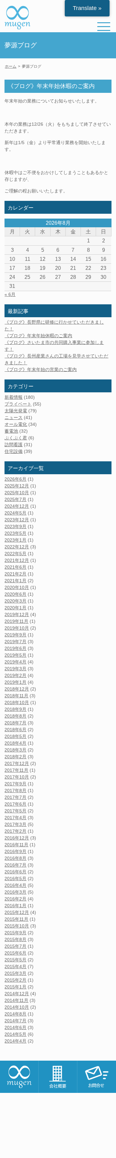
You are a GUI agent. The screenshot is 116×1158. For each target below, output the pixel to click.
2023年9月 (15, 526)
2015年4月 (15, 966)
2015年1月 (15, 986)
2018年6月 (15, 729)
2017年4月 (15, 817)
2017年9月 (15, 783)
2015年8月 (15, 939)
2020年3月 (15, 601)
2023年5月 (15, 533)
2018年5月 (15, 736)
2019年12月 (17, 614)
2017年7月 (15, 797)
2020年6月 (15, 594)
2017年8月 (15, 790)
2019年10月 (17, 628)
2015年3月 (15, 973)
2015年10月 (17, 925)
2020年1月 (15, 607)
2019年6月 (15, 648)
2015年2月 (15, 980)
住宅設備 (14, 451)
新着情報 (14, 397)
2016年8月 (15, 858)
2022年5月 (15, 553)
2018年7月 (15, 722)
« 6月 (10, 294)
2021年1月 (15, 580)
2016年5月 (15, 878)
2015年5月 (15, 959)
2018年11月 (16, 695)
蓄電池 (11, 431)
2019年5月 (15, 655)
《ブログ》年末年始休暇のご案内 (38, 335)
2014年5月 (15, 1034)
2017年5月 (15, 810)
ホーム (10, 66)
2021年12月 (17, 560)
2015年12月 (17, 912)
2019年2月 (15, 675)
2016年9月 (15, 851)
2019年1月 (15, 682)
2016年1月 (15, 905)
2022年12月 (17, 546)
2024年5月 (15, 512)
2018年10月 (17, 702)
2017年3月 (15, 824)
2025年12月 (17, 485)
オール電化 (16, 424)
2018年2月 (15, 756)
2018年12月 (17, 689)
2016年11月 (16, 844)
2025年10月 (17, 492)
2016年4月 (15, 885)
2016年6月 (15, 871)
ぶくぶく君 (16, 437)
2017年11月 (16, 770)
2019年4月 (15, 661)
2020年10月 (17, 587)
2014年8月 (15, 1013)
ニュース (14, 417)
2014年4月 (15, 1041)
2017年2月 (15, 831)
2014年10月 (17, 1007)
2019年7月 (15, 641)
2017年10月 (17, 777)
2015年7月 (15, 946)
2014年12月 (17, 993)
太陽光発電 (16, 410)
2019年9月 (15, 634)
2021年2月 (15, 573)
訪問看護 (14, 444)
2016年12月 (17, 837)
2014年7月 (15, 1020)
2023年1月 (15, 540)
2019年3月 (15, 668)
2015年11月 (16, 919)
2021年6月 (15, 567)
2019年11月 (16, 621)
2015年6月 (15, 953)
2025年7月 (15, 499)
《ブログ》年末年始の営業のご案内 (41, 369)
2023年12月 (17, 519)
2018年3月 (15, 749)
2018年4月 (15, 743)
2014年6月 (15, 1027)
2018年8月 (15, 716)
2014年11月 (16, 1000)
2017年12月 (17, 763)
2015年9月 (15, 932)
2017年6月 (15, 804)
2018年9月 (15, 709)
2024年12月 (17, 506)
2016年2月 (15, 898)
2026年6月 (15, 479)
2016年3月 (15, 892)
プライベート (18, 404)
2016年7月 (15, 865)
